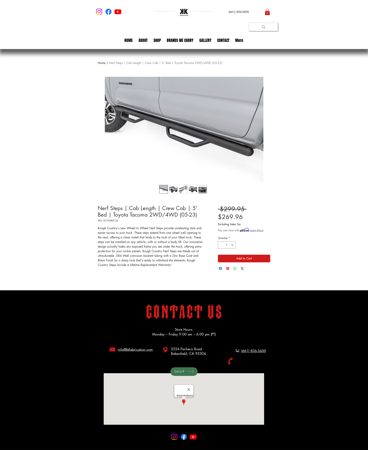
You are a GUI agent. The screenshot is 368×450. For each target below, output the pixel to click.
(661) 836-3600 (253, 351)
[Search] (263, 27)
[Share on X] (242, 268)
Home (101, 63)
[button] (267, 12)
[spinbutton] (226, 245)
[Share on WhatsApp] (235, 268)
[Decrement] (221, 245)
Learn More (256, 230)
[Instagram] (99, 12)
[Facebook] (108, 12)
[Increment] (232, 245)
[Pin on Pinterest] (227, 268)
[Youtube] (118, 12)
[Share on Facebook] (220, 268)
